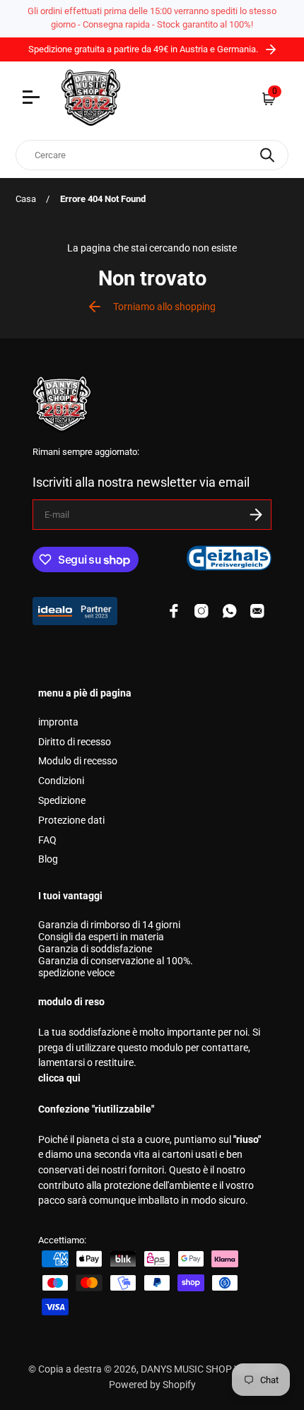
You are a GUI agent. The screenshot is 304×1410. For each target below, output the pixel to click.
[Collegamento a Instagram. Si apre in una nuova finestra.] (201, 611)
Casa (26, 199)
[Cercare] (267, 155)
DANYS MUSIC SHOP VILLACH (207, 1369)
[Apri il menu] (33, 98)
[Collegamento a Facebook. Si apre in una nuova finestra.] (174, 611)
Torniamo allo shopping (164, 307)
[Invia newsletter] (255, 514)
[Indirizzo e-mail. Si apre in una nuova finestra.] (257, 611)
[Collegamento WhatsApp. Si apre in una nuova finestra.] (230, 611)
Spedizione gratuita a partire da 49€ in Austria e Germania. (144, 49)
